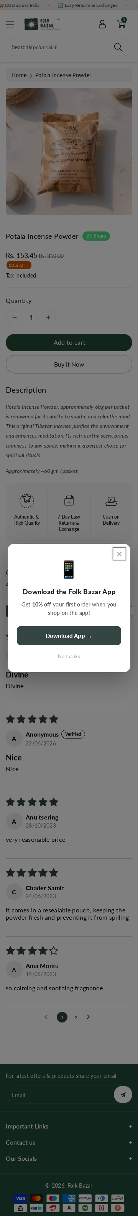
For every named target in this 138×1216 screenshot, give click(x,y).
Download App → (69, 635)
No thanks (69, 656)
